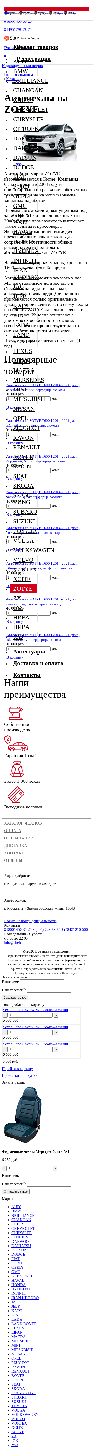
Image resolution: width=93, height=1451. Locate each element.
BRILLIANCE (25, 80)
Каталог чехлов (23, 823)
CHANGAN (25, 90)
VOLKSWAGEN (25, 550)
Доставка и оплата (38, 663)
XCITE (22, 579)
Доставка (15, 845)
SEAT (20, 476)
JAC (18, 286)
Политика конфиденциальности (30, 921)
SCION (22, 466)
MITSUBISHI (25, 399)
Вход (23, 47)
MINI (19, 389)
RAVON (23, 437)
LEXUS (22, 351)
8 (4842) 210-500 (74, 929)
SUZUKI (24, 521)
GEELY (22, 196)
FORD (21, 186)
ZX (17, 598)
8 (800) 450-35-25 (18, 21)
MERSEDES (25, 380)
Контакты (16, 853)
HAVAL (22, 231)
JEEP (19, 296)
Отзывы (13, 860)
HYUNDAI (25, 251)
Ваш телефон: (14, 990)
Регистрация (34, 58)
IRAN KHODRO (25, 273)
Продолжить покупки (19, 1075)
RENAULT (25, 447)
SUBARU (25, 511)
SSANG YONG (23, 498)
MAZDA (24, 370)
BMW (20, 71)
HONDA (24, 241)
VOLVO (23, 559)
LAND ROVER (23, 338)
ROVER (23, 457)
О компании (19, 838)
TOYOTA (25, 531)
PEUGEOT (25, 428)
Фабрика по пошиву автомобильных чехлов (40, 13)
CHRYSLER (25, 119)
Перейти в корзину (17, 1069)
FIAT (19, 177)
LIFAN (21, 360)
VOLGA (23, 540)
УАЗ (18, 636)
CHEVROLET (25, 109)
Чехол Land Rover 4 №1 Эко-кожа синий (35, 1010)
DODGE (23, 167)
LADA (21, 325)
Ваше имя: (10, 982)
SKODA (23, 485)
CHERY (23, 100)
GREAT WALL (22, 218)
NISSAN (24, 408)
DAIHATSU (25, 148)
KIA (18, 315)
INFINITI (24, 260)
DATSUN (24, 157)
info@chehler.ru (16, 942)
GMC (20, 205)
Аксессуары (29, 651)
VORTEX (25, 569)
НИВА (21, 617)
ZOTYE (22, 588)
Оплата (12, 830)
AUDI (16, 1207)
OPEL (20, 418)
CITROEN (25, 129)
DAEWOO (25, 138)
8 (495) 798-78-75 (18, 29)
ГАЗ (18, 608)
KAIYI (21, 306)
